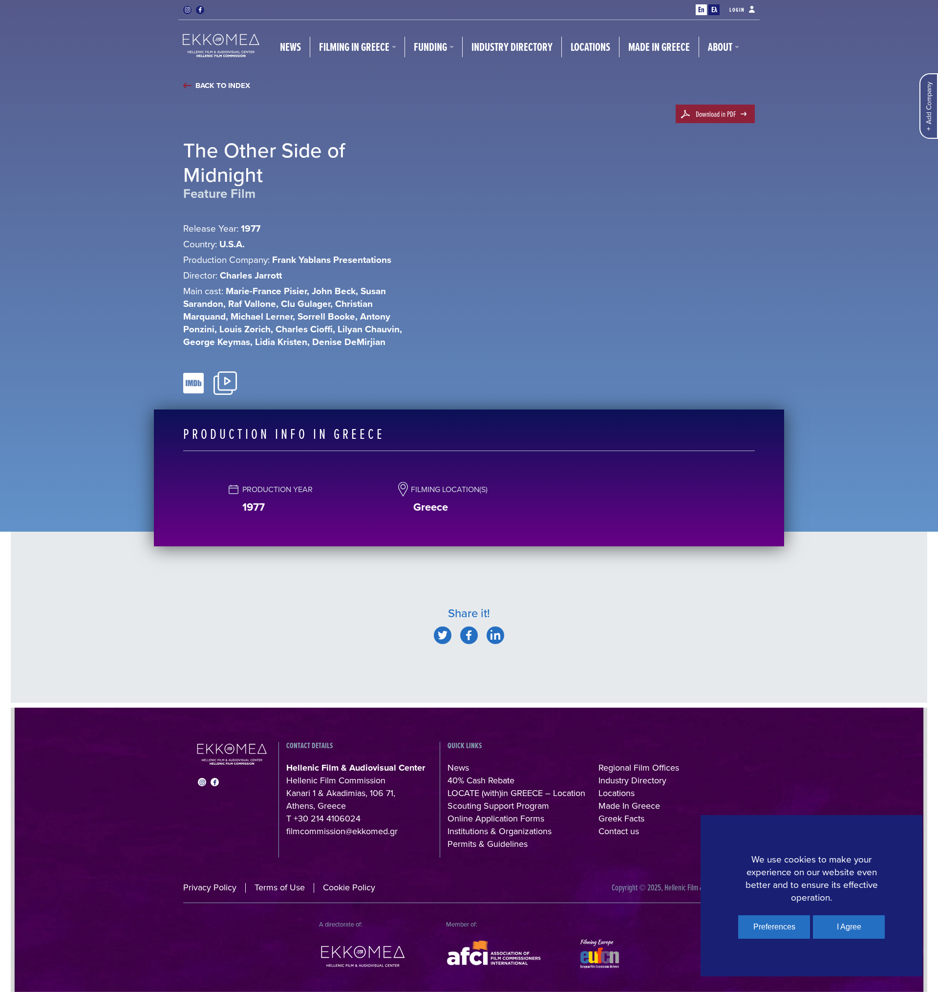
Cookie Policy (349, 887)
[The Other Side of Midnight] (442, 635)
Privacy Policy (209, 887)
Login (737, 10)
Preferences (774, 927)
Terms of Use (280, 887)
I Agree (849, 927)
